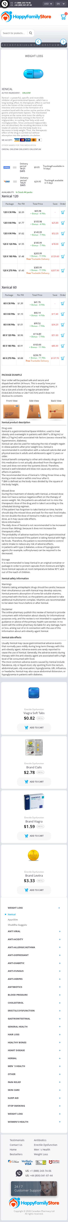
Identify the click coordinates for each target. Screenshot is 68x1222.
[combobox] (48, 4)
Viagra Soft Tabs (34, 713)
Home (13, 1149)
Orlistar (14, 149)
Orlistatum (35, 149)
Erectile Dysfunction (34, 709)
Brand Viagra (34, 821)
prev (38, 41)
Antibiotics (40, 1140)
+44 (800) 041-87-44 (23, 5)
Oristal (5, 149)
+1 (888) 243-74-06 (22, 2)
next (63, 41)
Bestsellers (16, 1154)
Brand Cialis (34, 767)
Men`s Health (42, 1149)
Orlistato (24, 149)
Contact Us (16, 1144)
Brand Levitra (34, 875)
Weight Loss (41, 1154)
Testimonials (17, 1140)
